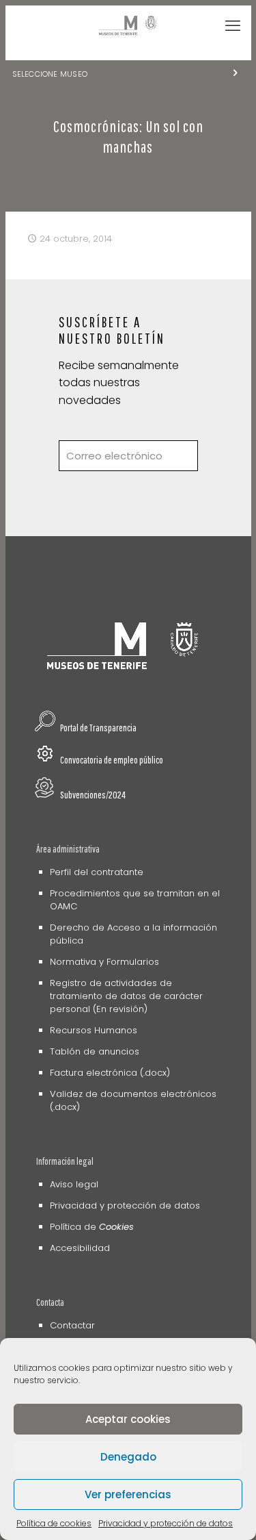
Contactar (72, 1325)
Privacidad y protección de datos (165, 1523)
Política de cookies (53, 1523)
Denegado (128, 1457)
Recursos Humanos (93, 1030)
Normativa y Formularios (104, 961)
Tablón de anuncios (94, 1051)
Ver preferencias (128, 1494)
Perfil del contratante (96, 872)
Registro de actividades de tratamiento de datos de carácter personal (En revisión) (126, 995)
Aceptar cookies (128, 1419)
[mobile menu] (232, 26)
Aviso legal (74, 1184)
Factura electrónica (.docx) (110, 1072)
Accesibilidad (80, 1247)
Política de (92, 1226)
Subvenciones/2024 (93, 794)
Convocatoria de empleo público (111, 760)
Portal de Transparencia (98, 727)
